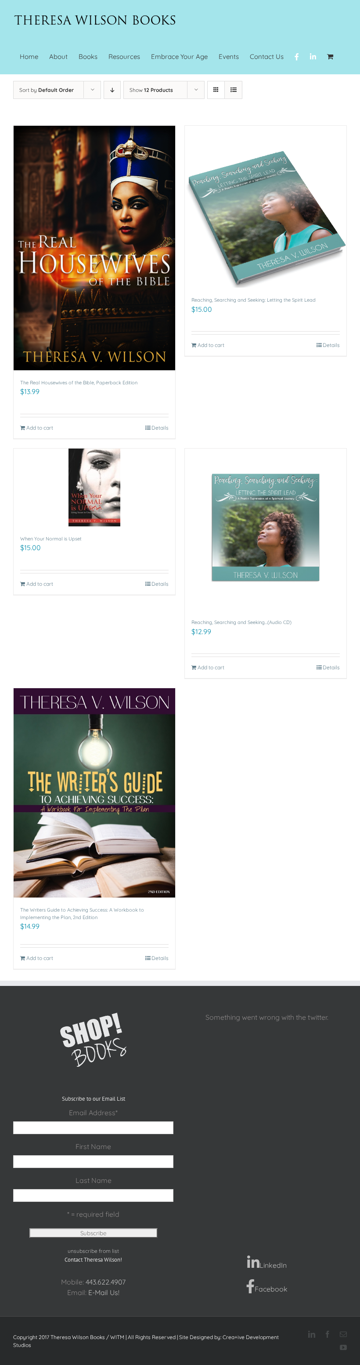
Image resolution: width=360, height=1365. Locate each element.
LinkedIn (273, 1265)
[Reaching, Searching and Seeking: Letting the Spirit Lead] (265, 207)
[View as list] (233, 90)
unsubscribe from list (93, 1251)
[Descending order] (112, 90)
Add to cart (39, 427)
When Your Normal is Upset (51, 539)
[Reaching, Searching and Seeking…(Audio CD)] (265, 529)
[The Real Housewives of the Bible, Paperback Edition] (94, 248)
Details (160, 427)
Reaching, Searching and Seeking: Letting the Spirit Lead (253, 300)
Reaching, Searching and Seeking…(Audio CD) (241, 622)
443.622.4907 (106, 1281)
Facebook (271, 1289)
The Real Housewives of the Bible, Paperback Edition (78, 383)
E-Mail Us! (103, 1292)
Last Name (94, 1180)
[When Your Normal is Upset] (94, 487)
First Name (93, 1146)
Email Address (93, 1112)
